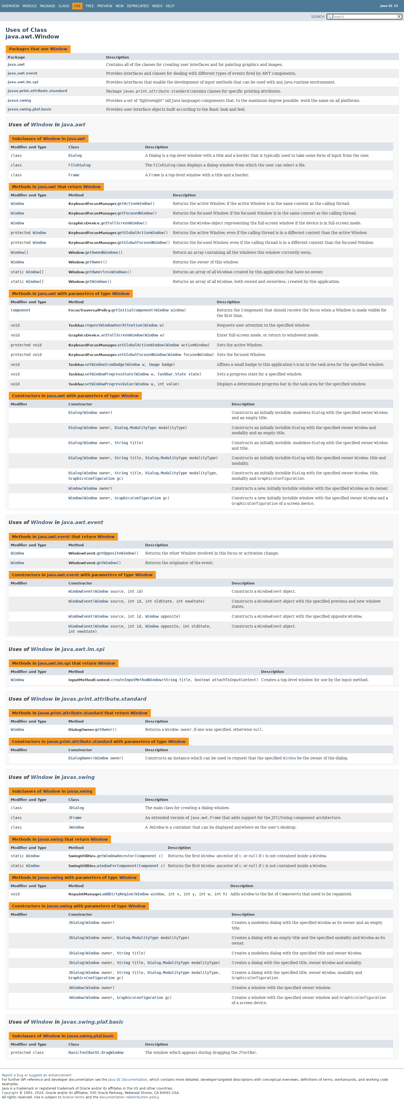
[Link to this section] (89, 124)
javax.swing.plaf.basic (30, 109)
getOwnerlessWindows (106, 272)
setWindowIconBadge (104, 364)
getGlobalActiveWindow (140, 232)
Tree (89, 6)
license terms (73, 1097)
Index (157, 6)
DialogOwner (80, 758)
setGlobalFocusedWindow (141, 354)
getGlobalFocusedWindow (141, 242)
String (121, 443)
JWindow (76, 827)
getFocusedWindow (135, 213)
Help (170, 6)
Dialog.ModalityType (135, 427)
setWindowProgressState (109, 374)
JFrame (75, 817)
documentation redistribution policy (128, 1097)
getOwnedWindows (101, 252)
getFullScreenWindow (122, 223)
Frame (73, 175)
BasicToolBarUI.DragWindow (95, 1052)
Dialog (75, 155)
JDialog (76, 808)
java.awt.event (22, 73)
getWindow (107, 563)
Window (58, 49)
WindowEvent (80, 591)
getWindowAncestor (115, 856)
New (120, 6)
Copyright (10, 1093)
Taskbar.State (171, 374)
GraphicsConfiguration (91, 478)
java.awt (16, 64)
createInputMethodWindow (136, 680)
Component (21, 310)
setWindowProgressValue (109, 384)
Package (47, 6)
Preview (104, 6)
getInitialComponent (132, 310)
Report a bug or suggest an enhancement (36, 1075)
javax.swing (19, 100)
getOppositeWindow (115, 553)
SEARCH (317, 17)
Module (30, 6)
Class (64, 6)
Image (154, 364)
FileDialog (79, 165)
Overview (10, 6)
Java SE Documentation (127, 1080)
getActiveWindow (133, 203)
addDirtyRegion (117, 894)
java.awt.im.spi (23, 82)
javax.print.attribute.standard (37, 91)
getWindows (96, 281)
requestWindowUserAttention (113, 325)
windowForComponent (117, 866)
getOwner (94, 262)
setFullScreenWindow (122, 335)
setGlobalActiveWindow (140, 345)
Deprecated (138, 6)
